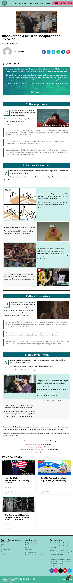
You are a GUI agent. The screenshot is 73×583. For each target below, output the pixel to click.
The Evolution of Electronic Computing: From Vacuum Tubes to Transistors (17, 517)
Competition (23, 3)
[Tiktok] (60, 570)
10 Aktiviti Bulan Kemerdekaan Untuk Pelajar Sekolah (18, 480)
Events (31, 3)
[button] (44, 52)
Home (15, 3)
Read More (8, 487)
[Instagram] (56, 570)
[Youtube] (65, 570)
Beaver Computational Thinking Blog (31, 449)
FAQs (41, 3)
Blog (36, 3)
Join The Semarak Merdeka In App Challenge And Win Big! (54, 479)
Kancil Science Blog (34, 447)
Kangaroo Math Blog (33, 444)
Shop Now (48, 3)
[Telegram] (69, 570)
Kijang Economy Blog (33, 452)
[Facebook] (51, 570)
